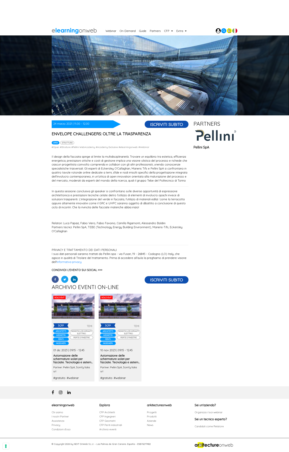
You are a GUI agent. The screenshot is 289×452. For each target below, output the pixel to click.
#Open (55, 147)
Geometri (61, 335)
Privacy (56, 425)
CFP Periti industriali (110, 425)
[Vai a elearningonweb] (79, 30)
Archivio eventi (107, 429)
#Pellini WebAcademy (83, 147)
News (150, 425)
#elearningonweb (128, 147)
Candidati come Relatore (209, 426)
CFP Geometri (107, 420)
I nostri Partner (60, 416)
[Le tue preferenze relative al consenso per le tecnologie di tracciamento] (6, 446)
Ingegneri (61, 343)
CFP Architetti (107, 412)
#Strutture (65, 147)
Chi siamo (57, 412)
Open (55, 143)
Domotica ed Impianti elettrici (81, 332)
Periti (61, 339)
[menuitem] (113, 30)
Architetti (61, 331)
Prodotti (152, 416)
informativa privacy (69, 262)
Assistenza (58, 420)
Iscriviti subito (166, 124)
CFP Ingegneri (107, 416)
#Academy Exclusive (107, 147)
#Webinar (143, 147)
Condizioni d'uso (61, 429)
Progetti (152, 412)
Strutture (67, 143)
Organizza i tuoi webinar (209, 412)
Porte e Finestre (81, 337)
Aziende (151, 420)
